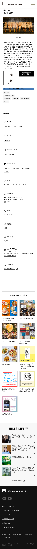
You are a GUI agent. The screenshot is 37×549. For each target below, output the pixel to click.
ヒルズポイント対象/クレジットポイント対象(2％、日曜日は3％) (18, 255)
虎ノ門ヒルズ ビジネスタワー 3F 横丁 (16, 185)
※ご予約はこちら (9, 269)
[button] (33, 4)
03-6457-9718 (8, 215)
